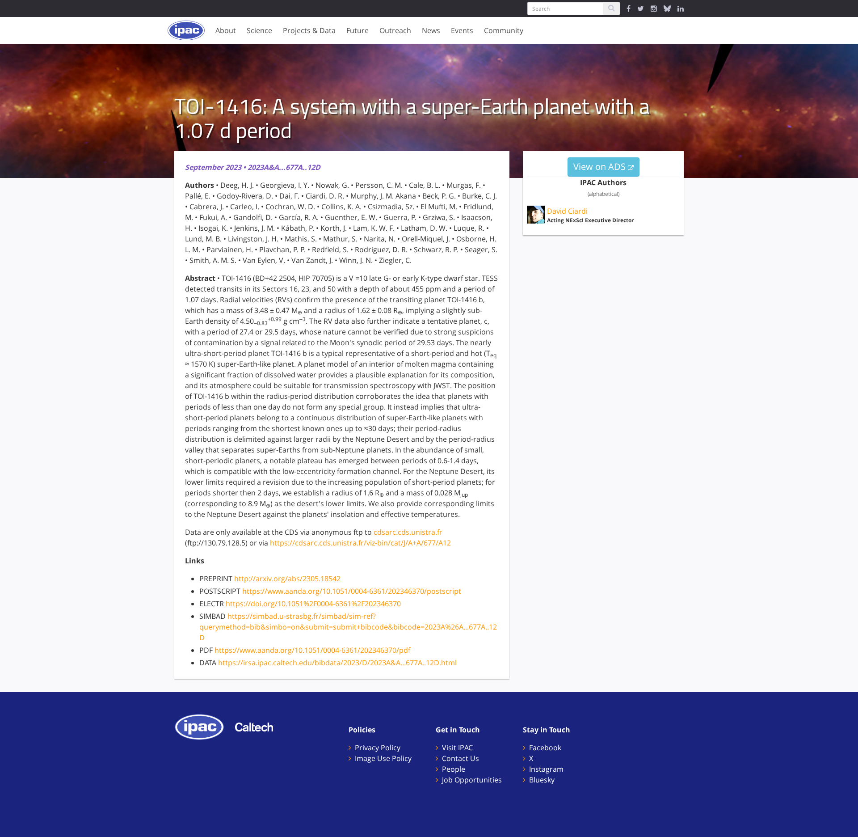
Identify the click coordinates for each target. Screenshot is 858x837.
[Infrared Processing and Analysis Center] (203, 726)
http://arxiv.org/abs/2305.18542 (287, 578)
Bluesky (542, 780)
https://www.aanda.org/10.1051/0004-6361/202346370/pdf (312, 650)
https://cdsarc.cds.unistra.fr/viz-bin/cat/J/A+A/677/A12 (360, 543)
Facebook (545, 747)
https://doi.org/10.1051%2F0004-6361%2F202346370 (313, 604)
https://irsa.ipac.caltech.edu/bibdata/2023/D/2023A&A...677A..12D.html (337, 663)
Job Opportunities (472, 780)
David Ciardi (567, 211)
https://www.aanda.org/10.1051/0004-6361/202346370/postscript (351, 591)
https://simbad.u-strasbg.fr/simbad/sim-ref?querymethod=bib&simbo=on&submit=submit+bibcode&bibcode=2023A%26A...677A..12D (348, 627)
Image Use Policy (383, 758)
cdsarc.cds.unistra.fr (408, 532)
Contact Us (460, 758)
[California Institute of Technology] (258, 726)
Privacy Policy (377, 747)
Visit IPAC (457, 747)
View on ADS (600, 167)
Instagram (546, 769)
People (453, 769)
